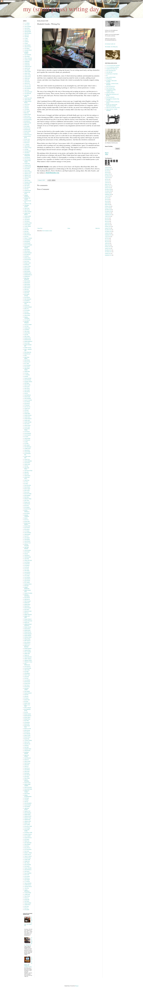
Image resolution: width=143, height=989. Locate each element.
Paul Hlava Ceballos (26, 689)
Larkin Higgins (27, 534)
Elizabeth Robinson (28, 274)
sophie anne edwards (26, 809)
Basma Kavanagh (27, 117)
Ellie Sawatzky (27, 281)
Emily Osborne (27, 286)
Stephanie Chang (27, 817)
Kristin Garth (27, 521)
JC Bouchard (26, 405)
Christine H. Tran (27, 203)
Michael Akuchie (27, 627)
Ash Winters (26, 109)
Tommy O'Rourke (27, 868)
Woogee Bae (26, 899)
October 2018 (107, 233)
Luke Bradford (27, 578)
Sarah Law (26, 766)
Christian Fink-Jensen (27, 192)
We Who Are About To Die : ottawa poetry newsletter (112, 105)
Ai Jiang (26, 38)
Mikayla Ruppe (27, 638)
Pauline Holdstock (28, 693)
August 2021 (107, 177)
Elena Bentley (27, 269)
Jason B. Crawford (28, 400)
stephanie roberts (27, 821)
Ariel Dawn (26, 107)
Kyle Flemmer (27, 527)
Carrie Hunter (27, 168)
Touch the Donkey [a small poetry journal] (112, 102)
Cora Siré (26, 228)
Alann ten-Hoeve (27, 46)
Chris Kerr (26, 188)
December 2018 (108, 229)
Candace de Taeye (27, 147)
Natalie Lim (26, 655)
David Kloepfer (27, 243)
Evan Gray (26, 312)
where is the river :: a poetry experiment (111, 109)
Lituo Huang (26, 570)
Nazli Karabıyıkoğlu (27, 664)
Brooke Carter (27, 139)
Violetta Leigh (27, 894)
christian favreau (27, 190)
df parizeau (26, 256)
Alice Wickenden (27, 54)
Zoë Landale (26, 909)
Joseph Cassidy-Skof (27, 457)
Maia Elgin (26, 585)
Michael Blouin (27, 628)
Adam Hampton (27, 30)
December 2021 (108, 175)
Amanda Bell (26, 61)
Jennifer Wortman (27, 422)
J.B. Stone (26, 373)
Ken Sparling (27, 507)
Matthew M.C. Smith (27, 616)
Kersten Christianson (26, 511)
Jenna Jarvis (26, 412)
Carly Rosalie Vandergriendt (27, 155)
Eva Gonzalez (27, 310)
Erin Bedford (26, 300)
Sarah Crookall (27, 761)
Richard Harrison (27, 715)
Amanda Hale (27, 64)
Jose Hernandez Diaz (27, 454)
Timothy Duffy (27, 859)
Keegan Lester (27, 502)
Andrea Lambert (27, 71)
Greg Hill (26, 334)
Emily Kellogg (27, 284)
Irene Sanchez (27, 366)
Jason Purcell (27, 403)
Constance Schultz (28, 223)
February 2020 (108, 206)
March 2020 (107, 204)
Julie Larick (26, 474)
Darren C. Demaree (28, 238)
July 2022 (107, 170)
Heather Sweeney (27, 347)
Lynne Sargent (27, 580)
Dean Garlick (27, 249)
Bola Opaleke (27, 126)
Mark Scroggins (27, 601)
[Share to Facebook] (53, 180)
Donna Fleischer (27, 259)
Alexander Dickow (28, 50)
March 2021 (107, 184)
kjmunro (26, 518)
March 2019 (107, 224)
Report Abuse (106, 153)
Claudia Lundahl (27, 216)
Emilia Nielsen (27, 282)
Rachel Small (26, 699)
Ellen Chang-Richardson (26, 278)
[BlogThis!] (50, 180)
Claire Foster (26, 208)
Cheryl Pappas (27, 183)
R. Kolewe (26, 698)
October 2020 (107, 192)
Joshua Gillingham (28, 461)
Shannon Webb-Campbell (27, 785)
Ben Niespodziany (28, 119)
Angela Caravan (27, 76)
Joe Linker (26, 443)
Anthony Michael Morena (27, 102)
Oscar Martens (27, 680)
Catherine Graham (27, 172)
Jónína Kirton (27, 450)
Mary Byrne (26, 609)
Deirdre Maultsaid (27, 252)
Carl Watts (26, 149)
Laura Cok (26, 536)
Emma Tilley (26, 292)
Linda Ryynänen (27, 557)
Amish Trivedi (27, 68)
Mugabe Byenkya (27, 648)
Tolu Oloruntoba (27, 864)
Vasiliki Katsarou (27, 884)
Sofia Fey (26, 801)
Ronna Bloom (27, 732)
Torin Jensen (26, 871)
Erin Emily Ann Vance (27, 303)
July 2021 (107, 179)
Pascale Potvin (27, 683)
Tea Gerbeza (26, 846)
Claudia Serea (27, 217)
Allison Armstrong (28, 58)
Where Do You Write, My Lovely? (113, 107)
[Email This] (48, 180)
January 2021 (107, 187)
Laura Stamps (27, 537)
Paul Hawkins (27, 686)
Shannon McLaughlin (26, 780)
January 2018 (107, 248)
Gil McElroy (26, 329)
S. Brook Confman (28, 740)
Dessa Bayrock (27, 254)
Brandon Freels (27, 128)
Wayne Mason (27, 896)
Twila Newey (27, 878)
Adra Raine (26, 36)
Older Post (97, 228)
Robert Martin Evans (27, 726)
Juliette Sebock (27, 475)
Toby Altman (26, 862)
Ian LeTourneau (27, 365)
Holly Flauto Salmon (26, 358)
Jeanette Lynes (27, 408)
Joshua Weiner (27, 462)
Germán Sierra (27, 327)
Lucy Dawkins (27, 577)
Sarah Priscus (27, 768)
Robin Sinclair (27, 730)
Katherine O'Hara (27, 498)
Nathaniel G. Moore (28, 662)
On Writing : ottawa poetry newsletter (111, 81)
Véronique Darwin (28, 886)
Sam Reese (26, 745)
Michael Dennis (27, 630)
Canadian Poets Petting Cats (111, 68)
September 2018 (108, 234)
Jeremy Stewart (27, 425)
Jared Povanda (27, 396)
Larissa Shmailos (27, 532)
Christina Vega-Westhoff (27, 198)
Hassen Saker (27, 343)
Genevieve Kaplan (28, 324)
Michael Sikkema (27, 635)
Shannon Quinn (27, 782)
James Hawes (27, 388)
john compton (27, 445)
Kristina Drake (27, 526)
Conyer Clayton (27, 224)
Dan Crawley (27, 233)
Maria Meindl (27, 597)
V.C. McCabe (27, 881)
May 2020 (107, 201)
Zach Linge (26, 906)
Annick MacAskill (28, 98)
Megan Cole (26, 622)
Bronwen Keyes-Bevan (27, 137)
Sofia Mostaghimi (27, 803)
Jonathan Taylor (27, 448)
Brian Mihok (26, 133)
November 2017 (108, 251)
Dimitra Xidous (27, 257)
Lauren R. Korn (27, 542)
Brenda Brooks (27, 129)
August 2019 (107, 216)
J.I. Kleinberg (27, 374)
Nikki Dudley (27, 669)
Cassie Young (27, 170)
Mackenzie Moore (27, 584)
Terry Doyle (26, 851)
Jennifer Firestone (27, 415)
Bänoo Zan (26, 112)
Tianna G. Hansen (27, 856)
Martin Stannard (27, 607)
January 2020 (107, 207)
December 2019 (108, 209)
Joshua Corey (27, 459)
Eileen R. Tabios (27, 266)
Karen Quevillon (27, 485)
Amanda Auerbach (28, 59)
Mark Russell (27, 599)
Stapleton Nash (27, 811)
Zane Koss (26, 908)
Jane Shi (26, 393)
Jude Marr (26, 466)
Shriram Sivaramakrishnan (27, 795)
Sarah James (26, 764)
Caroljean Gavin (27, 165)
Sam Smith (26, 747)
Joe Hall (26, 441)
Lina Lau (26, 553)
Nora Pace (26, 678)
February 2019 (108, 226)
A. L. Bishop (26, 23)
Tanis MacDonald (27, 842)
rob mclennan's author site (110, 43)
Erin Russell (26, 305)
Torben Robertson (27, 869)
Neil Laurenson (27, 666)
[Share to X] (51, 180)
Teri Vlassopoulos (27, 849)
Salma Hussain (27, 743)
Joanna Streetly (27, 438)
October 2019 (107, 213)
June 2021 (107, 181)
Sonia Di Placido (27, 804)
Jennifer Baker (27, 413)
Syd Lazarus (26, 839)
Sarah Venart (26, 771)
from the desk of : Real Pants (112, 73)
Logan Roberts (27, 573)
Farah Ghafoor (27, 313)
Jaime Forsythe (27, 384)
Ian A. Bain (26, 363)
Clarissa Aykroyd (27, 211)
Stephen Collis (27, 823)
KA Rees (26, 483)
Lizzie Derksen (27, 572)
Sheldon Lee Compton (26, 791)
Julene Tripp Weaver (26, 468)
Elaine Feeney (27, 268)
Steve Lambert (27, 824)
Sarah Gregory (27, 763)
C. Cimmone (26, 144)
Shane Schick (27, 778)
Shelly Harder (27, 793)
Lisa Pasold (26, 567)
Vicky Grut (26, 888)
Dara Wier (26, 236)
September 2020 (108, 194)
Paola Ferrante (27, 681)
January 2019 (107, 228)
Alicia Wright (27, 56)
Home (69, 228)
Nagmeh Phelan (27, 650)
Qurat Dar (26, 696)
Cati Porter (26, 178)
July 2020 (107, 197)
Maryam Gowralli (27, 611)
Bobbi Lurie (26, 124)
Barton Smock (27, 116)
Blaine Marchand (27, 122)
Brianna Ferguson (27, 134)
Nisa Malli (26, 671)
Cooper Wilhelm (27, 226)
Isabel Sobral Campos (26, 369)
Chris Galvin (26, 185)
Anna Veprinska (27, 88)
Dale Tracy (26, 231)
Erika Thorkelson (27, 299)
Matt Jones (26, 612)
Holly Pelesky (27, 360)
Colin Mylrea (27, 221)
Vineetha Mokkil (27, 892)
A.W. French (26, 24)
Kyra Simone (26, 529)
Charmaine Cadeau (28, 182)
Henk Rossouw (27, 353)
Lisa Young (26, 568)
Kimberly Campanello (26, 515)
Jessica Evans (27, 431)
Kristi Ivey (26, 519)
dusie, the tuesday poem (111, 70)
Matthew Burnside (28, 614)
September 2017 (108, 255)
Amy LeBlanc (27, 69)
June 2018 (107, 240)
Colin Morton (27, 219)
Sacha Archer (27, 742)
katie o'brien (26, 500)
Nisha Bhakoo (27, 673)
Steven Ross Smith (28, 826)
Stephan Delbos (27, 814)
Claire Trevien (27, 210)
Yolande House (27, 904)
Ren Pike (26, 712)
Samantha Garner (27, 748)
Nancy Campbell (27, 651)
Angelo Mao (26, 80)
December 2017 (108, 250)
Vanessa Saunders (27, 883)
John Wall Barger (27, 446)
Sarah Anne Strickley (26, 755)
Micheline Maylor (27, 637)
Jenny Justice (27, 423)
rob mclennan (27, 722)
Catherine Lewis (27, 173)
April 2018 (107, 243)
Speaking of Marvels (110, 92)
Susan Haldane (27, 828)
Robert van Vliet (27, 728)
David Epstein (27, 241)
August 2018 (107, 236)
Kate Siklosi (26, 497)
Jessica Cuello (27, 427)
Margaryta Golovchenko (27, 595)
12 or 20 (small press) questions (112, 67)
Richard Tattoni (27, 717)
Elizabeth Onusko (27, 273)
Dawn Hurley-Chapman (27, 247)
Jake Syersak (26, 386)
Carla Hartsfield (27, 151)
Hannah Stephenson (28, 341)
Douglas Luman (27, 262)
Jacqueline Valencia (28, 381)
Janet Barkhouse (27, 395)
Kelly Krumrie (27, 503)
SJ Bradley (26, 799)
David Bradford (27, 239)
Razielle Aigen (27, 703)
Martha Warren (27, 604)
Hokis (25, 355)
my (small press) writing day (61, 8)
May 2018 (107, 241)
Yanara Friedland (27, 902)
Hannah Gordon (27, 338)
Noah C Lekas (27, 674)
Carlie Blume (26, 152)
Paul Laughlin (27, 691)
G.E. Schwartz (27, 320)
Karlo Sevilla (26, 490)
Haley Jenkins (27, 336)
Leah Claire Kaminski (26, 548)
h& (106, 75)
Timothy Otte (27, 861)
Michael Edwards (27, 632)
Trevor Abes (26, 874)
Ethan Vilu (26, 308)
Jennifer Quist (27, 420)
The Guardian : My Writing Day (111, 46)
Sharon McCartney (28, 787)
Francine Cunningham (26, 317)
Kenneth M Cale (27, 509)
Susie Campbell (27, 836)
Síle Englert (26, 798)
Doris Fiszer (26, 261)
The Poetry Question (110, 97)
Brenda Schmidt (27, 131)
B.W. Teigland (27, 111)
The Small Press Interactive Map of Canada (112, 99)
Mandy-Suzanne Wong (27, 590)
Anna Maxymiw (27, 86)
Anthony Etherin (27, 99)
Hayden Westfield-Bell (28, 345)
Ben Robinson (27, 121)
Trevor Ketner (27, 876)
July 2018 (107, 238)
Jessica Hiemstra (27, 433)
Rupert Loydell (27, 735)
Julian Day (26, 472)
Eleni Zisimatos (27, 271)
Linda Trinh (26, 558)
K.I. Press (26, 481)
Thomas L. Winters (28, 852)
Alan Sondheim (27, 45)
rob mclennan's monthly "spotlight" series (111, 90)
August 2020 (107, 196)
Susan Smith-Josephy (27, 830)
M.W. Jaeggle (27, 582)
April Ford (26, 106)
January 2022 (107, 174)
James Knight (27, 390)
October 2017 (107, 253)
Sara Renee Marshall (26, 752)
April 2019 (107, 223)
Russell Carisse (27, 737)
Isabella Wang (27, 371)
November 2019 (108, 211)
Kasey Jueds (26, 492)
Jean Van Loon (27, 406)
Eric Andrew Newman (26, 295)
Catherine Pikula (27, 177)
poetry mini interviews (110, 86)
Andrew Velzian (27, 75)
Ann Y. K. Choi (27, 85)
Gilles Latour (26, 331)
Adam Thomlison (27, 33)
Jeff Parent (26, 410)
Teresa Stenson (27, 847)
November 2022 (108, 169)
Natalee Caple (27, 653)
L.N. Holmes (26, 531)
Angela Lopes (27, 78)
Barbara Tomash (27, 114)
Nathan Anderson (27, 658)
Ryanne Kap (26, 738)
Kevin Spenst (27, 513)
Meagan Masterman (28, 620)
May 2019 (107, 221)
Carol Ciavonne (27, 159)
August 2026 (107, 167)
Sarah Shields (27, 769)
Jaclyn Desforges (27, 379)
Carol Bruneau (27, 157)
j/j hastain (26, 376)
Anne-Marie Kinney (26, 95)
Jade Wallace (26, 383)
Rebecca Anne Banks (27, 705)
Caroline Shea (27, 163)
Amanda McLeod (27, 66)
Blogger (76, 985)
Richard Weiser (27, 719)
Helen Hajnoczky (27, 352)
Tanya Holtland (27, 844)
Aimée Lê (26, 40)
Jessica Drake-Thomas (27, 429)
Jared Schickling (27, 398)
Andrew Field (27, 73)
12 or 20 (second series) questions (113, 65)
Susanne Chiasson (28, 834)
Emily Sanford (27, 287)
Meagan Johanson (27, 619)
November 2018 (108, 231)
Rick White (26, 720)
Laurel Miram (27, 539)
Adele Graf (26, 35)
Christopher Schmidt (26, 206)
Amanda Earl (26, 63)
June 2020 (107, 199)
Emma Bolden (27, 291)
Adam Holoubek (27, 31)
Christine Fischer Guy (27, 201)
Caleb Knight (27, 146)
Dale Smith (26, 229)
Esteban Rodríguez (28, 307)
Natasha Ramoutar (28, 656)
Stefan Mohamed (27, 812)
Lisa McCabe (27, 563)
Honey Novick (27, 361)
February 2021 (108, 186)
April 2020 (107, 202)
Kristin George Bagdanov (27, 523)
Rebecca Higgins (27, 707)
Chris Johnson (27, 187)
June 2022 (107, 172)
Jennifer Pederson (27, 418)
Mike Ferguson (27, 640)
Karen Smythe (27, 487)
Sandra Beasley (27, 750)
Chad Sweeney (27, 180)
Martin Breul (26, 606)
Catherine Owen (27, 175)
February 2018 (108, 246)
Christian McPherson (26, 195)
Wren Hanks (26, 901)
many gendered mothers (111, 77)
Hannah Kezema (27, 339)
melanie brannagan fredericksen (28, 624)
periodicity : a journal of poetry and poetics (112, 84)
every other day (109, 72)
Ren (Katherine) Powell (27, 710)
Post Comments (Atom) (47, 230)
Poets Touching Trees (110, 88)
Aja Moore (26, 41)
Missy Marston (27, 642)
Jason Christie (27, 401)
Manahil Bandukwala (26, 588)
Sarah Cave (26, 759)
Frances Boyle (27, 315)
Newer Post (40, 228)
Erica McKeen (27, 297)
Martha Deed (26, 602)
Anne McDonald (27, 93)
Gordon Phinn (27, 333)
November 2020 (108, 191)
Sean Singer (26, 776)
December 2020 (108, 189)
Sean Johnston (27, 774)
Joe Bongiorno (27, 440)
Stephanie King (27, 819)
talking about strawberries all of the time (112, 95)
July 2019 (107, 218)
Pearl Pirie (26, 694)
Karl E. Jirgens (27, 488)
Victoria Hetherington (26, 890)
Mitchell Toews (27, 643)
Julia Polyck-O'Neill (28, 470)
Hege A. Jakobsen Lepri (28, 350)
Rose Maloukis (27, 733)
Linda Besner (27, 555)
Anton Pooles (27, 104)
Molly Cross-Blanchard (27, 646)
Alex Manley (26, 48)
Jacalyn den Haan (27, 378)
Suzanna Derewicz (28, 837)
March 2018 (107, 245)
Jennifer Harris (27, 417)
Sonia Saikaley (27, 806)
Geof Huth (26, 326)
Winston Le (26, 897)
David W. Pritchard (28, 244)
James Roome (27, 391)
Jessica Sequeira (27, 435)
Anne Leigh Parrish (28, 91)
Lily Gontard (26, 552)
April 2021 (107, 182)
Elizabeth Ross (27, 276)
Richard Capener (27, 714)
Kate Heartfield (27, 495)
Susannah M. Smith (28, 832)
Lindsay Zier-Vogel (28, 560)
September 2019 (108, 214)
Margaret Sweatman (28, 593)
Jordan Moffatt (27, 451)
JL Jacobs (26, 436)
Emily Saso (26, 289)
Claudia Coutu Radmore (27, 214)
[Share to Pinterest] (54, 180)
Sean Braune (26, 773)
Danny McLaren (27, 234)
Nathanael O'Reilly (28, 660)
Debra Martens (27, 251)
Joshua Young (27, 464)
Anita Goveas (27, 83)
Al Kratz (26, 43)
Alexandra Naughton (26, 52)
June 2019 (107, 219)
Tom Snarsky (27, 866)
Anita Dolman (27, 81)
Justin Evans (26, 480)
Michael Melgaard (27, 633)
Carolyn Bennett (27, 166)
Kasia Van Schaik (27, 493)
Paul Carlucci (27, 685)
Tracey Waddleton (27, 873)
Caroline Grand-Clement (27, 161)
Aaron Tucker (27, 28)
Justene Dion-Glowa (27, 478)
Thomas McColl (27, 854)
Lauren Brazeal (27, 541)
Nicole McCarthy (27, 668)
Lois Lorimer (26, 575)
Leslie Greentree (27, 550)
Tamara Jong (26, 841)
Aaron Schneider (27, 26)
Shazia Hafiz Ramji (28, 789)
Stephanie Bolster (27, 816)
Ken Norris (26, 505)
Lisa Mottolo (26, 565)
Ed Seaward (26, 264)
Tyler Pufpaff (26, 879)
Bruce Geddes (27, 140)
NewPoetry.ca (109, 78)
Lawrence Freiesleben (26, 545)
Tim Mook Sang (27, 857)
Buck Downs (27, 142)
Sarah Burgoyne (27, 758)
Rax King (26, 701)
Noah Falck (26, 676)
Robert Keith (26, 724)
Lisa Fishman (27, 562)
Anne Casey (26, 90)
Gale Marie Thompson (26, 322)
